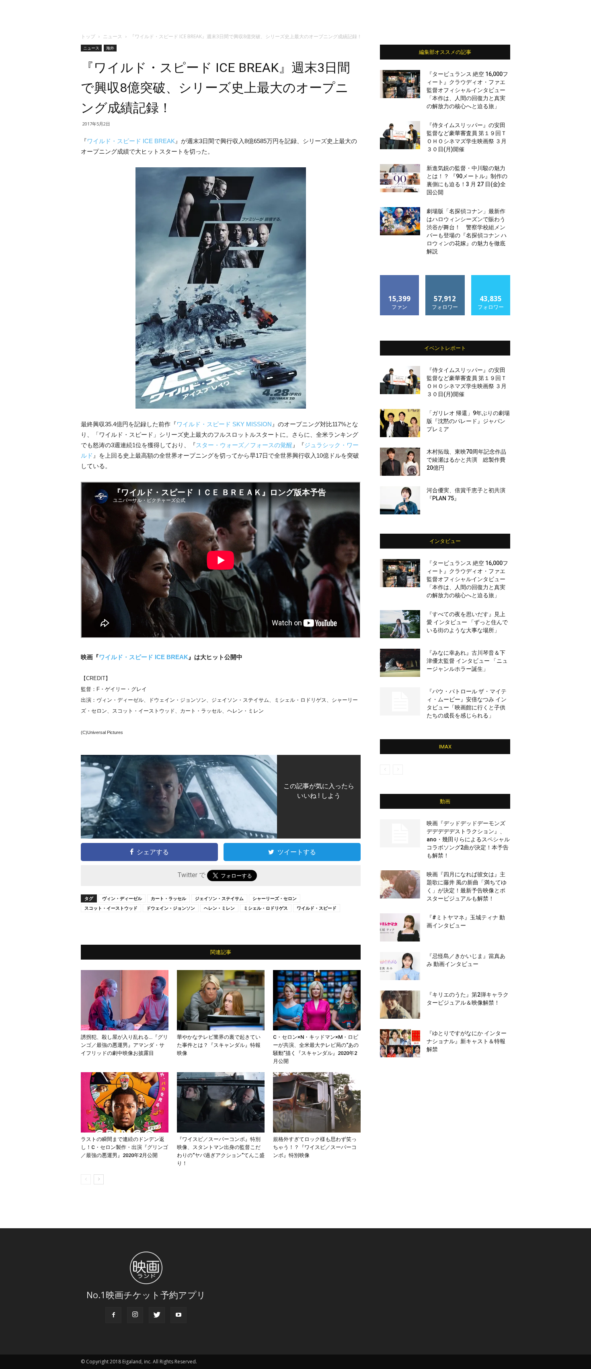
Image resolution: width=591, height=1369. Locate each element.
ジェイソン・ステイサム (219, 898)
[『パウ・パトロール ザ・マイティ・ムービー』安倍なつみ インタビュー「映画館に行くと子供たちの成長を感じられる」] (400, 701)
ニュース (112, 36)
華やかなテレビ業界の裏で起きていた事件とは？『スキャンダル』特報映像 (219, 1045)
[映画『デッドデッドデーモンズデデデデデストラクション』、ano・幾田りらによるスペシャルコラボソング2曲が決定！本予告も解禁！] (400, 833)
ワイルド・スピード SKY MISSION (224, 424)
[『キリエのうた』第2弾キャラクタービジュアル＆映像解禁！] (400, 1005)
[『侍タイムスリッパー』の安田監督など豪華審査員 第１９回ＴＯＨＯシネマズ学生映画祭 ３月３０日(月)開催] (400, 135)
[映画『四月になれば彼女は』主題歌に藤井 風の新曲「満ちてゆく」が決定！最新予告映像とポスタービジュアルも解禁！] (400, 884)
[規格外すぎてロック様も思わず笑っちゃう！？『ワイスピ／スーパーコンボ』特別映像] (317, 1102)
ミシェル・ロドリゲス (266, 908)
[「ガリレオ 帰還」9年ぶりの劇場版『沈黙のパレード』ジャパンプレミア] (400, 423)
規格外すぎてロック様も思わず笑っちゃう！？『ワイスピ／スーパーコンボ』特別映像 (315, 1147)
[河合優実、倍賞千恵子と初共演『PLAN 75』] (400, 500)
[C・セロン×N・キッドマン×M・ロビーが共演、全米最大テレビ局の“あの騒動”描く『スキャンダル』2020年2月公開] (317, 1000)
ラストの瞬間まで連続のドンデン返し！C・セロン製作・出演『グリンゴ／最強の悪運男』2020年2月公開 (124, 1147)
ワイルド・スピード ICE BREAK (131, 141)
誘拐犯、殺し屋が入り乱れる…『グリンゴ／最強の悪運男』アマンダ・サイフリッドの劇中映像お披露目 (124, 1045)
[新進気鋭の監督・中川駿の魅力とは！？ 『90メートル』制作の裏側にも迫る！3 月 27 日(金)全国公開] (400, 178)
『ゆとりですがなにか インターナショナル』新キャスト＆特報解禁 (467, 1041)
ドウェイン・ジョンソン (170, 908)
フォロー (445, 278)
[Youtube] (178, 1315)
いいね (399, 278)
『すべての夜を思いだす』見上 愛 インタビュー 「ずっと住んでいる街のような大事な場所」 (467, 622)
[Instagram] (135, 1315)
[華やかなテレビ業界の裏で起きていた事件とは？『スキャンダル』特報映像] (221, 1000)
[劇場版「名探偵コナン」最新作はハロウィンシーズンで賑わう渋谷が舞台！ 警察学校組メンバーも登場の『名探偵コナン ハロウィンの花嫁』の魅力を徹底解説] (400, 221)
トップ (88, 36)
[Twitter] (157, 1315)
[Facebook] (113, 1315)
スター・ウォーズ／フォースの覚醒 (244, 445)
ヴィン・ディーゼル (122, 898)
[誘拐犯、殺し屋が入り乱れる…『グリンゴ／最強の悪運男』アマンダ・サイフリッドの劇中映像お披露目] (124, 1000)
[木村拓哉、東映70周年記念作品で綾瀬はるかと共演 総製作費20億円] (400, 462)
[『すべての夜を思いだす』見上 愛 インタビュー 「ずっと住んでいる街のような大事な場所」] (400, 624)
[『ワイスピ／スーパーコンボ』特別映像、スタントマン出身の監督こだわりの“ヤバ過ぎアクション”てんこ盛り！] (221, 1102)
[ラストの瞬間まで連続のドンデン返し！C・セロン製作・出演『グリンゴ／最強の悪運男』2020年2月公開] (124, 1102)
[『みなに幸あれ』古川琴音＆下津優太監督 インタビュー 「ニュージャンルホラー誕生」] (400, 663)
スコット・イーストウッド (110, 908)
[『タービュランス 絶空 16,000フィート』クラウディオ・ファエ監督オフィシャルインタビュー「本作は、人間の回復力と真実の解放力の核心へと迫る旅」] (400, 84)
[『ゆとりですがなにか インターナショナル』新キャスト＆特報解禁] (400, 1043)
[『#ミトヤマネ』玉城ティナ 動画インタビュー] (400, 927)
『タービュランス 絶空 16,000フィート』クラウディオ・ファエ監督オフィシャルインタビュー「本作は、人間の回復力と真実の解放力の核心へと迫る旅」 (467, 90)
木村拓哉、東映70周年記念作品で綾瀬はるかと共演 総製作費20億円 (466, 459)
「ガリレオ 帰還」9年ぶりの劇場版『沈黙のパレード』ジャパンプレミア (468, 421)
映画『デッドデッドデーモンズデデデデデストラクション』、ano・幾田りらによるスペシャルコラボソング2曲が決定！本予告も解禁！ (468, 839)
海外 (110, 48)
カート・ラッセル (168, 898)
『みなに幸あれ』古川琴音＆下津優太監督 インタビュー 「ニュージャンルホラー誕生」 (467, 661)
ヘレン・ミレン (219, 908)
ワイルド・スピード (317, 908)
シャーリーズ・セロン (274, 898)
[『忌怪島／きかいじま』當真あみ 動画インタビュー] (400, 966)
